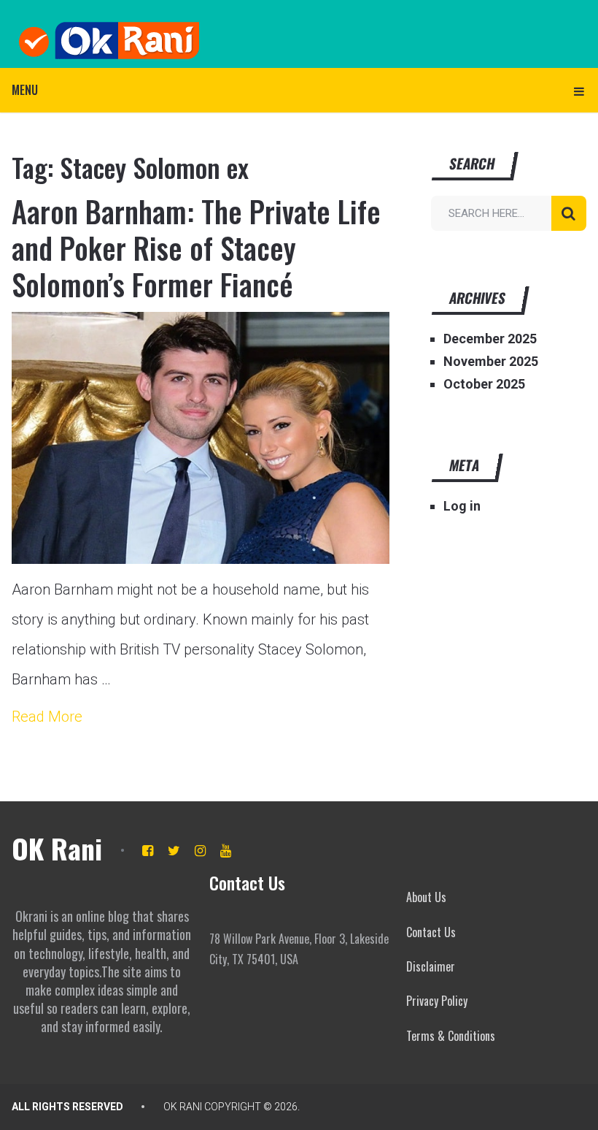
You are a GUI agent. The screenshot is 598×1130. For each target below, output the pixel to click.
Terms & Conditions (450, 1036)
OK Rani (57, 848)
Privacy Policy (436, 1000)
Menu (25, 90)
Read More (47, 716)
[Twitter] (174, 850)
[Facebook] (147, 850)
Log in (462, 506)
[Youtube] (225, 850)
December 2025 (490, 338)
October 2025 (484, 384)
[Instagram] (200, 850)
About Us (426, 897)
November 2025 (490, 361)
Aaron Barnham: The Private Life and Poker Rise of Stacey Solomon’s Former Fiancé (196, 247)
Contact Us (431, 932)
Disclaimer (430, 966)
